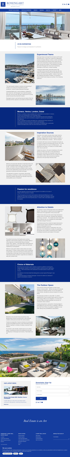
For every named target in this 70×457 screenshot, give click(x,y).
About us (48, 10)
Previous (2, 358)
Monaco (35, 10)
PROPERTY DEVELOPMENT (14, 10)
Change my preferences (7, 453)
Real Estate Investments (22, 441)
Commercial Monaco (39, 438)
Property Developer (21, 435)
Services (42, 10)
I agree (21, 453)
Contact (54, 10)
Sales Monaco (38, 435)
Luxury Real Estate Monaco (22, 438)
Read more (6, 404)
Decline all (16, 453)
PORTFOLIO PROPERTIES (26, 10)
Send (41, 398)
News (60, 10)
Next (67, 358)
